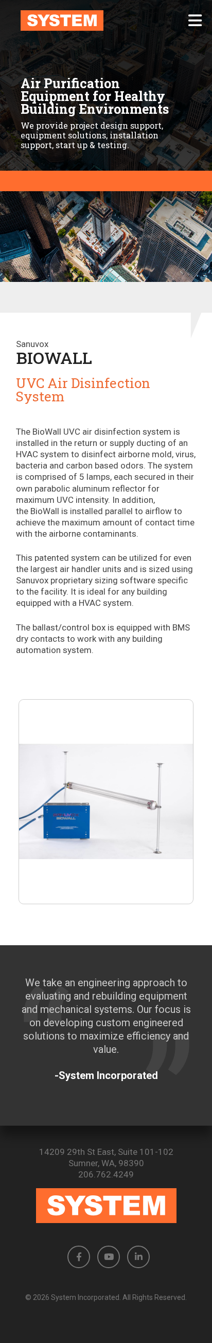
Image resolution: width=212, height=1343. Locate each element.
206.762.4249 (106, 1174)
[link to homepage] (106, 20)
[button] (195, 20)
